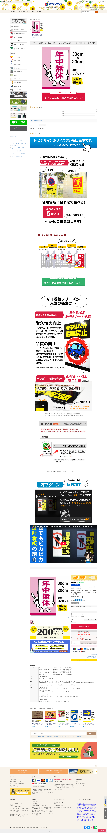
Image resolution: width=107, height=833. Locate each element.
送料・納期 (56, 776)
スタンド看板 (17, 60)
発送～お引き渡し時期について (17, 783)
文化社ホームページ (58, 802)
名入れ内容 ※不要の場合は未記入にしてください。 (81, 606)
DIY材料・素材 (17, 89)
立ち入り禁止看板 (18, 37)
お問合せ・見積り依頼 (102, 1)
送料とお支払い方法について (43, 792)
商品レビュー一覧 (80, 785)
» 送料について (94, 654)
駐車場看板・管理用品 (19, 30)
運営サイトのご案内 (59, 799)
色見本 (13, 138)
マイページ (31, 11)
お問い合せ (22, 11)
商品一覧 (13, 11)
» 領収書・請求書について (91, 657)
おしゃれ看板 (17, 40)
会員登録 (87, 1)
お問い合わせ (44, 827)
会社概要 (34, 799)
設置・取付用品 (17, 64)
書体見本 (14, 136)
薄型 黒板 (61, 736)
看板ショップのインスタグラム (84, 799)
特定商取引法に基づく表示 (23, 827)
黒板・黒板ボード (18, 71)
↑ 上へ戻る (101, 830)
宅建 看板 (56, 736)
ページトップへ (96, 766)
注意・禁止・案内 (17, 14)
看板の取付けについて (17, 156)
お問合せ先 (12, 799)
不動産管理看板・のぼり (19, 33)
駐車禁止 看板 (41, 736)
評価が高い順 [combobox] (33, 125)
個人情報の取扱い (35, 827)
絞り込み (43, 125)
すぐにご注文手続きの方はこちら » (63, 96)
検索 (96, 12)
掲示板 (15, 75)
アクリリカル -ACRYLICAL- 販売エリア (63, 807)
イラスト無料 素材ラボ (59, 805)
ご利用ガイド (93, 1)
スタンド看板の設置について (18, 151)
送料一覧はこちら (58, 781)
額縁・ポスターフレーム (19, 79)
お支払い (34, 776)
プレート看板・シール (9, 14)
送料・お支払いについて (15, 781)
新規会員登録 (79, 779)
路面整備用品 (17, 68)
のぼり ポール (68, 736)
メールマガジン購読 (80, 783)
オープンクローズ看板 (19, 44)
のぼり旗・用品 (17, 82)
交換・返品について (14, 785)
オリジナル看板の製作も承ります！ (63, 281)
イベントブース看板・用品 (19, 49)
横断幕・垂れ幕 (17, 86)
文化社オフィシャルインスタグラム (62, 804)
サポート (12, 776)
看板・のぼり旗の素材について (19, 141)
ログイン (82, 1)
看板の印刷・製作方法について (19, 143)
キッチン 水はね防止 (77, 736)
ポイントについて (14, 786)
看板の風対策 (15, 145)
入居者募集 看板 (49, 736)
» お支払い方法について (92, 656)
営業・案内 (24, 14)
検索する (91, 733)
